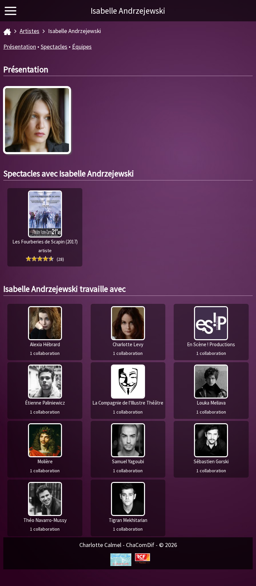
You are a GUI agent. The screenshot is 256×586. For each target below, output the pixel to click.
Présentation (19, 46)
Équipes (82, 46)
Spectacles (54, 46)
